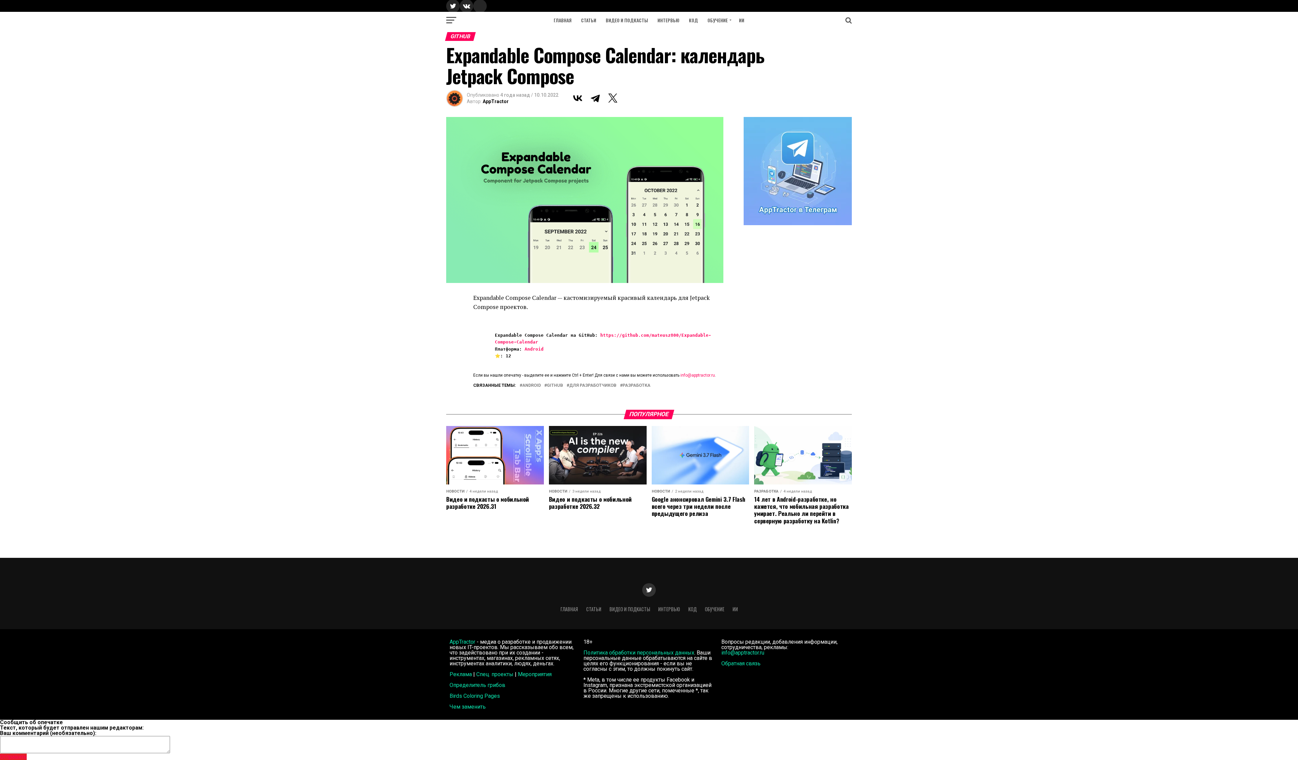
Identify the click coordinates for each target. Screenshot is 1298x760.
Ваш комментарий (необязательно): (48, 733)
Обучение (717, 20)
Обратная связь (741, 663)
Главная (563, 20)
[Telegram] (595, 98)
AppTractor (496, 101)
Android (534, 349)
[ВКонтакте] (578, 98)
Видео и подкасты (627, 20)
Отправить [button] (13, 757)
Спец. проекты (494, 674)
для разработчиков (593, 385)
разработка (636, 385)
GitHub (555, 385)
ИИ (741, 20)
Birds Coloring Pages (475, 696)
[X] (613, 98)
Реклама (461, 674)
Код (693, 20)
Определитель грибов (477, 685)
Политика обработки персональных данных (638, 652)
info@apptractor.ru (697, 375)
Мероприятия (535, 674)
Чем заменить (468, 707)
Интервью (668, 20)
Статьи (588, 20)
